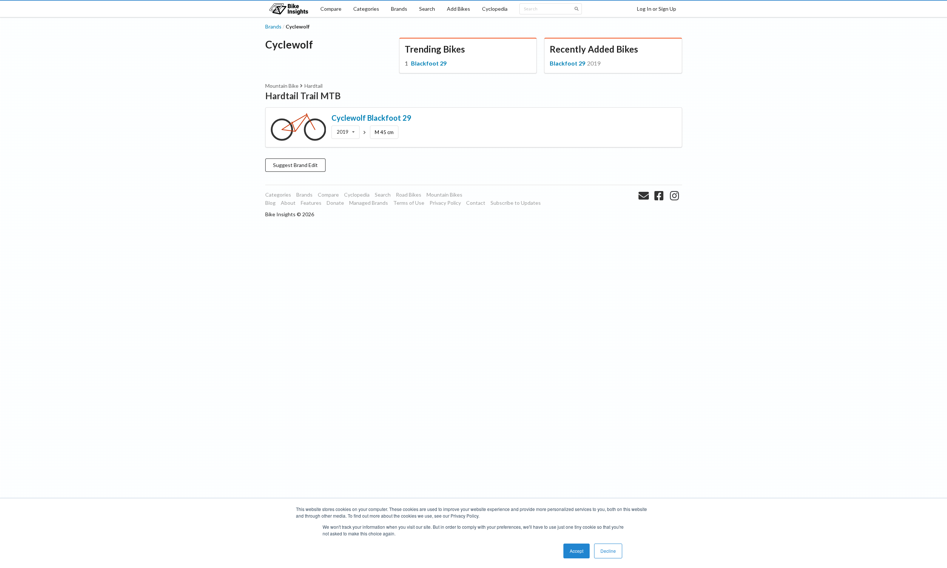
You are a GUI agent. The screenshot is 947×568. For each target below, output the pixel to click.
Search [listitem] (383, 194)
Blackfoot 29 (428, 63)
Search (427, 9)
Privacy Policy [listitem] (445, 203)
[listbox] (345, 132)
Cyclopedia (495, 9)
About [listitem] (288, 203)
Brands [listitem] (304, 194)
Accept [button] (576, 551)
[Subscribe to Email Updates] (644, 204)
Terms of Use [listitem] (408, 203)
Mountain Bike (282, 86)
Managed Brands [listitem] (368, 203)
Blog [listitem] (270, 203)
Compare (330, 9)
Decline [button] (608, 551)
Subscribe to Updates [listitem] (516, 203)
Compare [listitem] (328, 194)
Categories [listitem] (278, 194)
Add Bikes (458, 9)
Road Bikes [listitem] (408, 194)
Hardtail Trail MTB (303, 95)
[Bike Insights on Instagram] (675, 204)
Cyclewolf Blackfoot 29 (371, 117)
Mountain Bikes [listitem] (444, 194)
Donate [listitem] (335, 203)
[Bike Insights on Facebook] (660, 204)
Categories (366, 9)
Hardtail (313, 86)
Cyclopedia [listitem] (357, 194)
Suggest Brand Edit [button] (295, 165)
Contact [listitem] (475, 203)
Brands (399, 9)
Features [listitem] (311, 203)
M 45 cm (384, 132)
